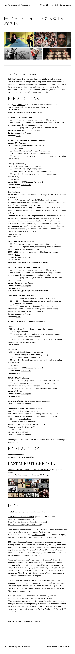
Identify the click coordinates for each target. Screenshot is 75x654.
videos (51, 529)
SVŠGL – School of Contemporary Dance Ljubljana (38, 309)
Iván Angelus (26, 133)
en (37, 5)
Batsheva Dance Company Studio (27, 130)
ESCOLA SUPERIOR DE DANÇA (26, 424)
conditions (59, 529)
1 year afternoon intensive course (21, 517)
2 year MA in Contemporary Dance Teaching (25, 524)
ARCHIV (37, 621)
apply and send (19, 105)
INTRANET (44, 5)
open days (33, 532)
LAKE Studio (18, 391)
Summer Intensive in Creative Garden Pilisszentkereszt (29, 470)
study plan (44, 529)
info (19, 532)
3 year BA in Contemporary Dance (21, 519)
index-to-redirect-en (63, 5)
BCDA (16, 182)
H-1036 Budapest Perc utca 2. (31, 182)
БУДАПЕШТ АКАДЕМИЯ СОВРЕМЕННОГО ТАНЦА (28, 262)
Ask (40, 532)
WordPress (67, 647)
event (18, 136)
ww (51, 5)
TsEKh (17, 255)
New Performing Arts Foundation (17, 5)
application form (38, 535)
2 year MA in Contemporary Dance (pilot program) (27, 522)
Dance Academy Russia (24, 283)
